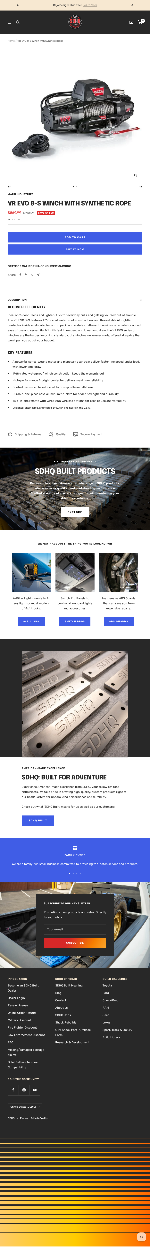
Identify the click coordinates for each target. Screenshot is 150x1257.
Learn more (90, 5)
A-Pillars (31, 621)
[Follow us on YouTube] (34, 1090)
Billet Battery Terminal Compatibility (23, 1064)
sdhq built (38, 820)
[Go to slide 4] (80, 873)
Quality (61, 434)
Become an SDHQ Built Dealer (23, 988)
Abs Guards (118, 621)
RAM (106, 1007)
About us (61, 1007)
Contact (60, 1000)
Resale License (18, 1005)
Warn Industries (21, 194)
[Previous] (9, 186)
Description (17, 299)
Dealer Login (16, 998)
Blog (58, 993)
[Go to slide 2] (76, 186)
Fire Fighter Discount (22, 1027)
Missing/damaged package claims (26, 1052)
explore (75, 512)
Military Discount (19, 1020)
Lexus (107, 1022)
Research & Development (72, 1042)
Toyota (107, 985)
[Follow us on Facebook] (13, 1090)
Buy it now (75, 249)
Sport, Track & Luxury (117, 1030)
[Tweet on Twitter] (31, 274)
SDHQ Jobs (63, 1015)
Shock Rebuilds (65, 1022)
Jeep (106, 1015)
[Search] (18, 22)
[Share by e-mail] (38, 274)
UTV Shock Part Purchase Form (73, 1032)
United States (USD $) (23, 1106)
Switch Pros (75, 621)
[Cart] (140, 22)
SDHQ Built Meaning (69, 985)
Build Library (111, 1037)
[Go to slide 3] (76, 873)
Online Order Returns (22, 1013)
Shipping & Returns (28, 434)
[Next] (140, 186)
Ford (106, 993)
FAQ (10, 1042)
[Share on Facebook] (20, 274)
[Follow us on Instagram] (24, 1090)
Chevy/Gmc (110, 1000)
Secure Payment (91, 434)
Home (11, 40)
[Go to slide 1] (73, 186)
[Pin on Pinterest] (26, 274)
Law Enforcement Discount (26, 1035)
